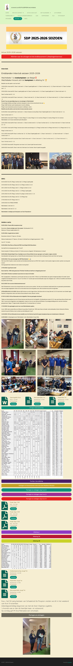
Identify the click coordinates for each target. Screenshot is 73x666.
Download (13, 404)
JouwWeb (70, 662)
